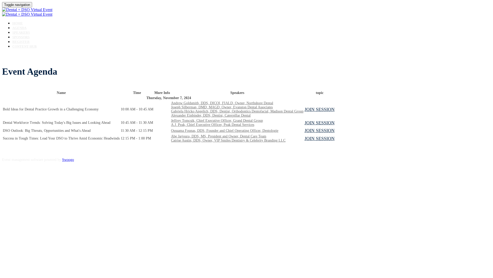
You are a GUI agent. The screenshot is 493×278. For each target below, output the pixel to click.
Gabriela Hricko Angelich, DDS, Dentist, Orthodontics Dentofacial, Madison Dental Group (237, 111)
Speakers (21, 32)
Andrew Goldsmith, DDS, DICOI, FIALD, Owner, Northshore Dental (222, 103)
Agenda (19, 28)
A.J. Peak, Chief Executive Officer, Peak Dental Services (212, 125)
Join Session (320, 109)
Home (17, 23)
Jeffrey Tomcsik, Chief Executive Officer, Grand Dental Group (217, 121)
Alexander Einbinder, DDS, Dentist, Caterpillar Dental (211, 115)
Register (21, 42)
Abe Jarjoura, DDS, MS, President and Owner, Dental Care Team (218, 136)
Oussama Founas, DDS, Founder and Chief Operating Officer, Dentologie (224, 131)
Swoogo (68, 160)
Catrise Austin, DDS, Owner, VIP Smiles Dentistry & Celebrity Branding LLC (228, 140)
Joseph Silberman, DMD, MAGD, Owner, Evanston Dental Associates (222, 107)
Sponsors (21, 37)
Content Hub (24, 46)
